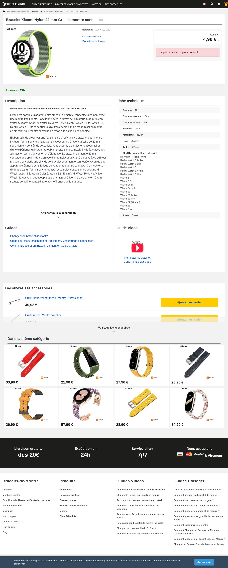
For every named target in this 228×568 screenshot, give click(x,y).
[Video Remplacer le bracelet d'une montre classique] (137, 248)
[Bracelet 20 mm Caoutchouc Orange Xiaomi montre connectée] (31, 404)
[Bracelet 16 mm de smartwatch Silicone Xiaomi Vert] (86, 361)
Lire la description (91, 36)
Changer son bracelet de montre (29, 236)
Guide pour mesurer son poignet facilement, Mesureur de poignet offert (51, 240)
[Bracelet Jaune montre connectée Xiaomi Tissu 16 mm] (142, 361)
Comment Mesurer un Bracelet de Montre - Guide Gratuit (43, 245)
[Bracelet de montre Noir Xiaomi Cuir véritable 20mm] (197, 361)
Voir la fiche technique (93, 41)
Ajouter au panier (189, 302)
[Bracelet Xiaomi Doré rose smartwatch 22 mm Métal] (86, 404)
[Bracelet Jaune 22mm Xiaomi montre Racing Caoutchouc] (142, 404)
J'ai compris (204, 562)
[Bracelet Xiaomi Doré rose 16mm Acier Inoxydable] (197, 404)
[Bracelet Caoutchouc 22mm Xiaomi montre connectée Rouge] (31, 361)
